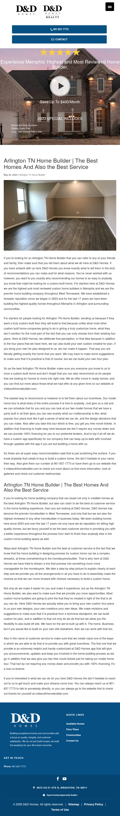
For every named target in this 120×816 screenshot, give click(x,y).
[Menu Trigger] (109, 6)
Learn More (60, 137)
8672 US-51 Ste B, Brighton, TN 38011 (61, 787)
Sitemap (73, 804)
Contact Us (72, 740)
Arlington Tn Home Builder (32, 174)
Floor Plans (72, 729)
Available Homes (75, 723)
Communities (73, 735)
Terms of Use (60, 810)
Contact (61, 39)
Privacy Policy (93, 804)
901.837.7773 (60, 29)
